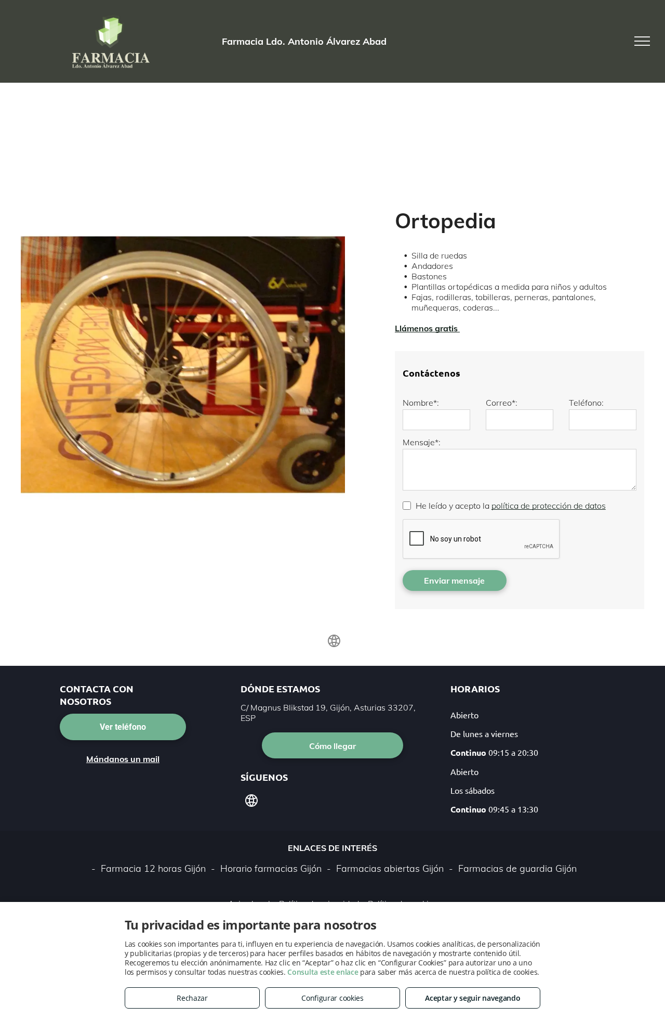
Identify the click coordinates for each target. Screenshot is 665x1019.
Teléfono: (586, 402)
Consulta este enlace (322, 972)
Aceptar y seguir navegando (472, 998)
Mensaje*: (422, 442)
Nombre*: (421, 402)
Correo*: (501, 402)
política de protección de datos (548, 505)
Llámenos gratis (427, 328)
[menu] (642, 41)
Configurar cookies (332, 998)
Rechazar (192, 998)
